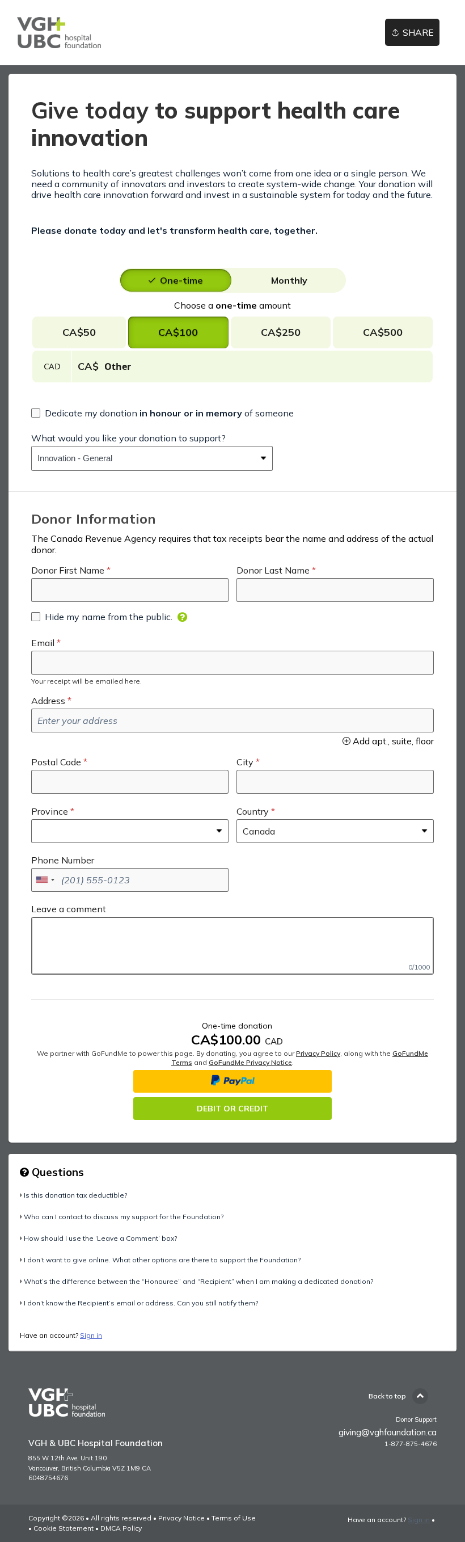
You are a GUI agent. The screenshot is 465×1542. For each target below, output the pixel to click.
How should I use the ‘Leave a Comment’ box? (100, 1238)
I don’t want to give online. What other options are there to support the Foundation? (162, 1259)
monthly (289, 280)
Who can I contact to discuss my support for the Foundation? (123, 1216)
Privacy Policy (318, 1053)
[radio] (181, 280)
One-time (181, 280)
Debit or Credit (232, 1108)
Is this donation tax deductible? (75, 1195)
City (244, 762)
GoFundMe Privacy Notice (250, 1062)
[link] (59, 32)
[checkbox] (162, 413)
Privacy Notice (181, 1518)
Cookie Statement (63, 1528)
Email (42, 642)
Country (252, 811)
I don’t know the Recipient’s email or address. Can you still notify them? (141, 1303)
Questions (56, 1172)
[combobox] (143, 458)
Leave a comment (68, 909)
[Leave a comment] (232, 945)
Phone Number (62, 860)
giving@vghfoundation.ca (388, 1432)
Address (48, 700)
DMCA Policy (121, 1528)
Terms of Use (234, 1518)
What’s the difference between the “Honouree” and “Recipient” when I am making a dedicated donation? (198, 1281)
